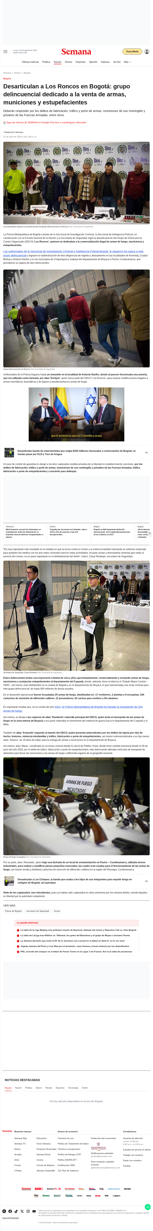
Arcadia (18, 1154)
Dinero (17, 1149)
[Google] (4, 1211)
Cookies (127, 1166)
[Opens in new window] (10, 1211)
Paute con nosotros (132, 1160)
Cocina (40, 1160)
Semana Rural (43, 1154)
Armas (57, 911)
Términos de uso (66, 1138)
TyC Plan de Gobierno (68, 1170)
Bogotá (27, 73)
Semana (7, 73)
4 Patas (18, 1170)
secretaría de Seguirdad (37, 911)
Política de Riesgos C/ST (69, 1154)
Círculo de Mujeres (46, 1165)
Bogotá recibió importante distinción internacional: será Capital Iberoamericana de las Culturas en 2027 (112, 532)
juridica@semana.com (101, 1156)
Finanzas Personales (46, 1149)
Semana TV (20, 1143)
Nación (17, 73)
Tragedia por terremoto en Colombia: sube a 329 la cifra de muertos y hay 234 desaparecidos (68, 532)
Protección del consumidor (103, 1138)
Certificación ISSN (66, 1165)
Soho (16, 1160)
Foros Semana (44, 1143)
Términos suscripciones (69, 1149)
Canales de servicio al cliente (137, 1149)
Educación (41, 1138)
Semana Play (20, 1138)
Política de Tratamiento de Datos (73, 1143)
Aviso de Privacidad (13, 1218)
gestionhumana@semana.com (105, 1167)
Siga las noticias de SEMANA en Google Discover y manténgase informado (46, 122)
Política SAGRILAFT (67, 1160)
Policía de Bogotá (13, 911)
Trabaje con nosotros (133, 1155)
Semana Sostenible (46, 1170)
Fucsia (17, 1165)
